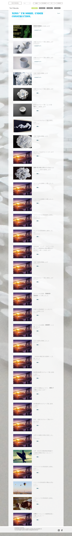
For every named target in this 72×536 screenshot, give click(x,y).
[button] (37, 30)
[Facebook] (62, 530)
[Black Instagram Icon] (59, 530)
